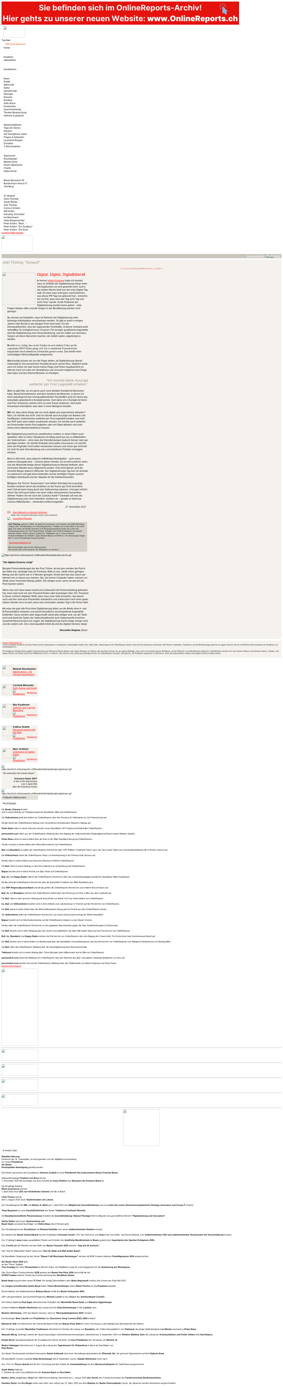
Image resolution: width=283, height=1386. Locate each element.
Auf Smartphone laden (15, 134)
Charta (7, 168)
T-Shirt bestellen (12, 146)
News (7, 78)
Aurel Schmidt (11, 199)
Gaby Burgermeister (14, 220)
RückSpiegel (10, 158)
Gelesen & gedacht (14, 115)
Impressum (9, 155)
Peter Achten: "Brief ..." (15, 223)
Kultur (7, 88)
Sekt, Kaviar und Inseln (25, 688)
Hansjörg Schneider (14, 214)
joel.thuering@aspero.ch (20, 543)
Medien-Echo (11, 162)
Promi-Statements (13, 165)
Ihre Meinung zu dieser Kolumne (30, 512)
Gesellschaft (10, 91)
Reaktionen (32, 692)
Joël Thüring (10, 205)
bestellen (8, 57)
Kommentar (10, 106)
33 (158, 268)
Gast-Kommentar (12, 109)
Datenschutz (10, 171)
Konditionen (10, 69)
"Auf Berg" (9, 186)
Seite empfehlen (255, 256)
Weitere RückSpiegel (11, 966)
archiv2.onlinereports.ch (12, 643)
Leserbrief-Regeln (13, 140)
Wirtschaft (9, 84)
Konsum (8, 97)
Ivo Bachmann (11, 217)
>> (162, 268)
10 (149, 268)
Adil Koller (9, 211)
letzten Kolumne (56, 280)
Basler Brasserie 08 (14, 180)
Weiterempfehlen (13, 125)
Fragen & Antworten (14, 137)
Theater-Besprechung (15, 112)
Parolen (8, 131)
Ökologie (8, 94)
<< (121, 268)
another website (12, 232)
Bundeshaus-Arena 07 (15, 183)
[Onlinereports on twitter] (275, 255)
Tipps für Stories (12, 128)
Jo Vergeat (9, 195)
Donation (8, 143)
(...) (153, 268)
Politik (7, 81)
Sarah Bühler (11, 202)
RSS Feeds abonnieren (16, 44)
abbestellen (10, 60)
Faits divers (10, 103)
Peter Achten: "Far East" (16, 229)
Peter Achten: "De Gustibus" (18, 226)
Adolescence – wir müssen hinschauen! (24, 673)
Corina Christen (12, 208)
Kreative (8, 100)
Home (7, 47)
